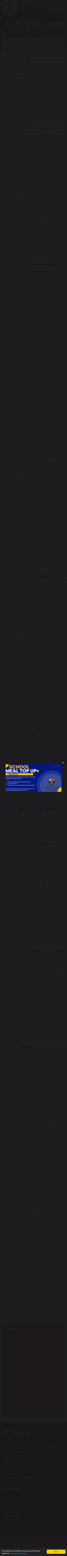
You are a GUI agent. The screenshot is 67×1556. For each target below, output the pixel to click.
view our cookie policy (18, 1553)
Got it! (56, 1551)
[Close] (63, 762)
